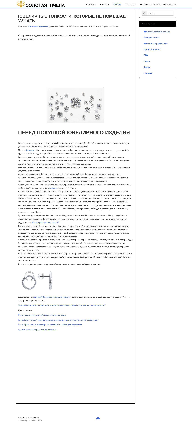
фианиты (30, 150)
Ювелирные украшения (38, 26)
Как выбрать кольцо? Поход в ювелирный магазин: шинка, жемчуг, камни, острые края (58, 319)
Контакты (130, 4)
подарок (53, 187)
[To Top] (98, 419)
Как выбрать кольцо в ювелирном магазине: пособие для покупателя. (50, 324)
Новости (104, 4)
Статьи (117, 4)
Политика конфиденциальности (158, 4)
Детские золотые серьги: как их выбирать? (37, 329)
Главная (90, 4)
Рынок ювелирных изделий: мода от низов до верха (42, 314)
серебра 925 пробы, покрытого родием (51, 296)
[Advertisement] (75, 64)
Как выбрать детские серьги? (45, 222)
